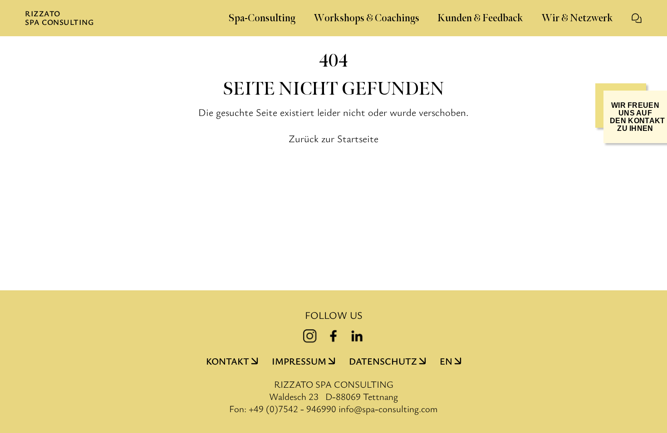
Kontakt (227, 361)
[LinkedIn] (357, 336)
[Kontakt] (636, 18)
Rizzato (59, 18)
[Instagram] (310, 336)
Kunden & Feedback (480, 18)
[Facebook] (333, 336)
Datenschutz (383, 361)
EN (446, 361)
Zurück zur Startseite (333, 138)
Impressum (299, 361)
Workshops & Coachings (366, 18)
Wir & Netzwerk (577, 18)
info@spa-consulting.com (388, 409)
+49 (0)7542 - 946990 (292, 408)
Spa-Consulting (261, 18)
